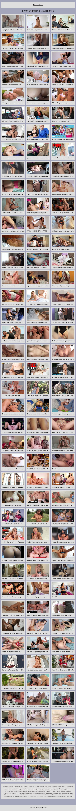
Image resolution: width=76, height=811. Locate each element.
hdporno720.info (38, 5)
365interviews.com (40, 808)
